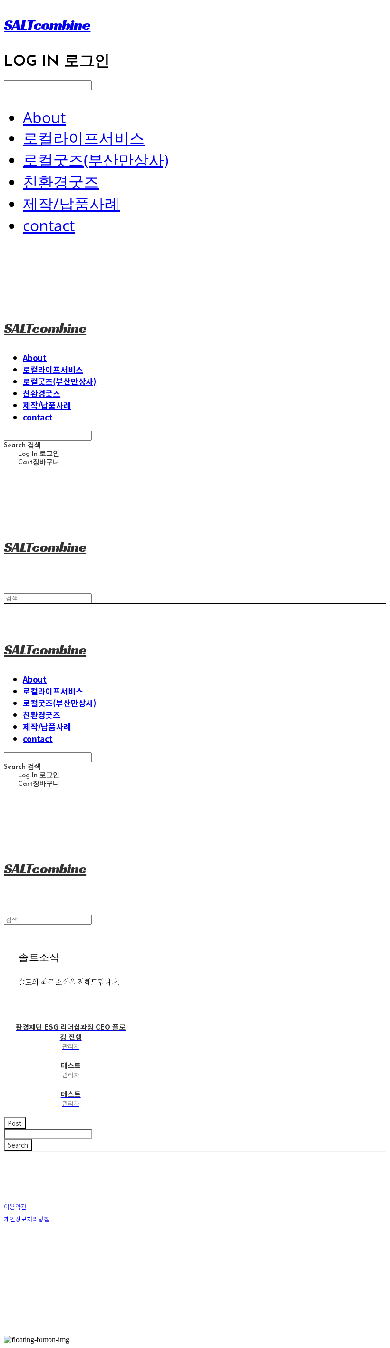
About (44, 117)
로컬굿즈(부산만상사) (95, 159)
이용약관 (15, 1206)
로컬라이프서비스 (84, 137)
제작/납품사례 (71, 203)
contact (49, 225)
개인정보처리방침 (26, 1218)
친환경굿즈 (61, 181)
